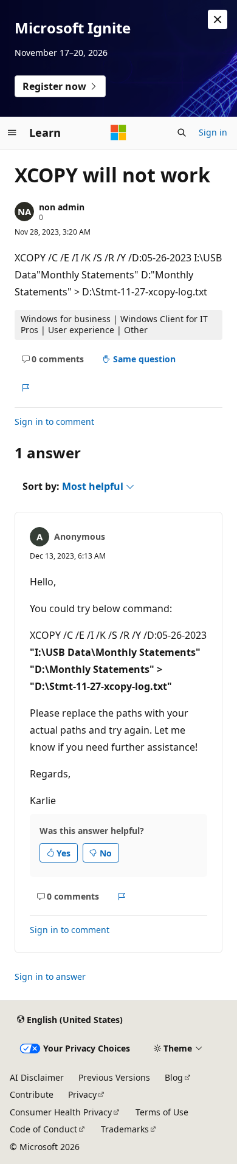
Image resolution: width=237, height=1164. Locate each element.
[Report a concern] (25, 388)
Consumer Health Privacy (61, 1112)
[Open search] (182, 132)
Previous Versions (114, 1077)
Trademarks (125, 1129)
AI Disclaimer (37, 1077)
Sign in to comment (54, 421)
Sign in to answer (50, 976)
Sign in (213, 132)
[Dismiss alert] (217, 19)
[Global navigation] (12, 132)
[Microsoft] (118, 132)
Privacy (82, 1094)
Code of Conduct (43, 1129)
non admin (61, 207)
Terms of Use (162, 1112)
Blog (174, 1077)
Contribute (31, 1094)
